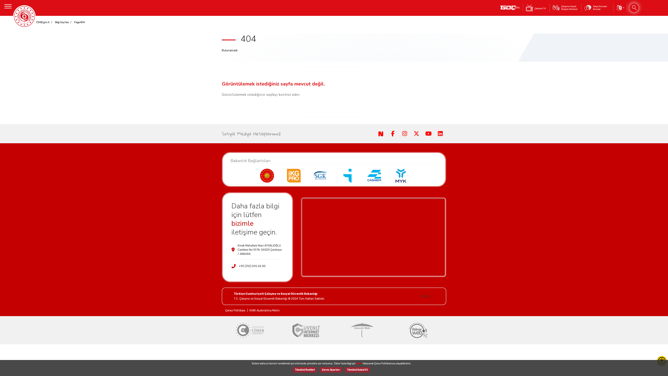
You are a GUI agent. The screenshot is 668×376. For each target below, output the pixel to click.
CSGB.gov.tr (43, 22)
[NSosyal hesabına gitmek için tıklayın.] (381, 134)
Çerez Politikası (235, 310)
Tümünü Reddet (305, 369)
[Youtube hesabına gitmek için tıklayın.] (428, 134)
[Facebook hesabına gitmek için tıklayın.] (393, 134)
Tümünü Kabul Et (357, 369)
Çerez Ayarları (331, 369)
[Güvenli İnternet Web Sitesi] (306, 330)
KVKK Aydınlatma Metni (264, 310)
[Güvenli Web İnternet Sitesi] (362, 330)
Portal (425, 296)
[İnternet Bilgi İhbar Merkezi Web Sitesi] (418, 330)
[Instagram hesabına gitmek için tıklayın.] (405, 134)
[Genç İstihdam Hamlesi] (510, 7)
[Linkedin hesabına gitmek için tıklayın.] (440, 134)
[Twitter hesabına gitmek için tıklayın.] (416, 134)
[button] (620, 7)
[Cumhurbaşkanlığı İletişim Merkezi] (250, 330)
